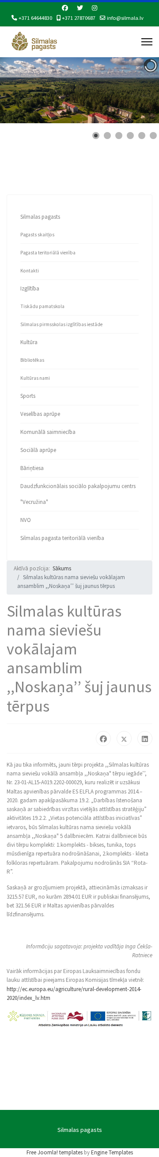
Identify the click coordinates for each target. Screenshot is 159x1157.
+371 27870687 (78, 18)
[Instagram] (94, 8)
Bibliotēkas (32, 360)
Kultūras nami (35, 378)
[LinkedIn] (144, 738)
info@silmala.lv (125, 18)
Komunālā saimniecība (48, 432)
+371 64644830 (35, 18)
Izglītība (29, 288)
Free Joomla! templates (54, 1152)
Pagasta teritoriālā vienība (48, 253)
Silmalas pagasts (40, 216)
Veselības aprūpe (40, 414)
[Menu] (146, 42)
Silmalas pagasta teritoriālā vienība (62, 538)
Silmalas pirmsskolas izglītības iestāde (61, 324)
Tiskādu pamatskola (42, 306)
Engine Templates (112, 1152)
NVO (25, 520)
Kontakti (29, 271)
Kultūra (29, 342)
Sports (27, 396)
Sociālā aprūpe (38, 450)
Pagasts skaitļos (37, 234)
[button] (132, 90)
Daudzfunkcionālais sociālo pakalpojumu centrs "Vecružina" (78, 494)
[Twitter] (80, 8)
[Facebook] (65, 8)
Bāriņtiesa (32, 468)
